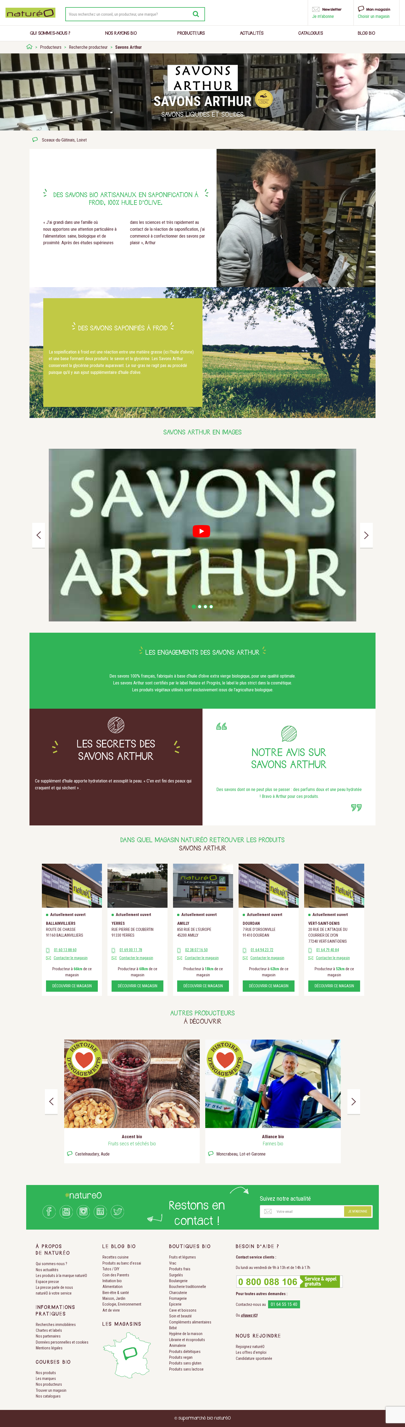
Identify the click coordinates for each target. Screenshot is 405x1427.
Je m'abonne (357, 1211)
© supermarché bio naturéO (202, 1418)
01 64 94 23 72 (262, 950)
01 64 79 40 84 (327, 950)
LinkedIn (100, 1212)
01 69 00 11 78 (131, 950)
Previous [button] (38, 535)
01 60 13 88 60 (65, 950)
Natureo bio (30, 13)
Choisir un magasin (374, 16)
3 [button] (205, 607)
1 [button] (194, 607)
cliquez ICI (249, 1315)
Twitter (117, 1212)
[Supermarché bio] (29, 47)
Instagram (83, 1212)
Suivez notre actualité (285, 1198)
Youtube (66, 1212)
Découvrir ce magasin (72, 986)
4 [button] (211, 607)
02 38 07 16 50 (196, 950)
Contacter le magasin (71, 958)
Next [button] (366, 535)
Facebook (49, 1212)
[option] (202, 535)
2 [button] (200, 607)
